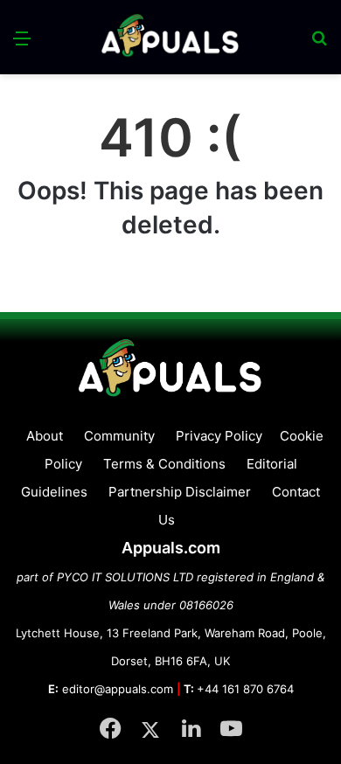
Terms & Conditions (164, 463)
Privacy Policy (219, 435)
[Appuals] (170, 37)
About (44, 435)
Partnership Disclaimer (179, 491)
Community (119, 435)
